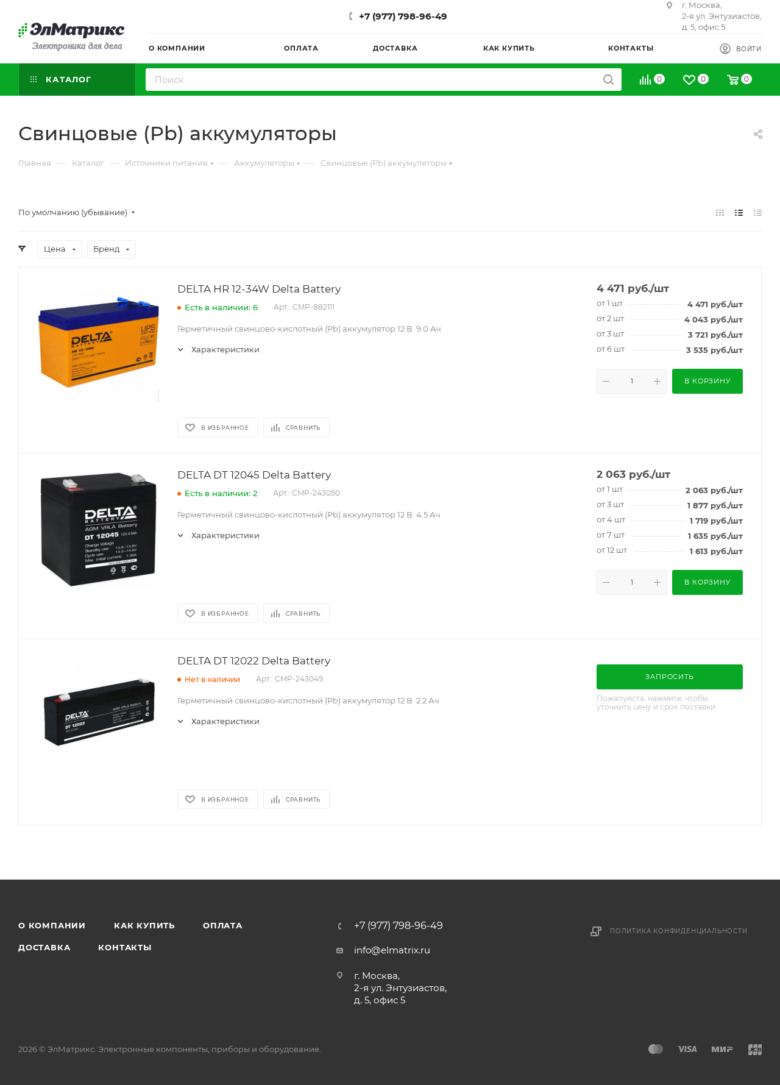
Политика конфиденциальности (679, 931)
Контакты (124, 947)
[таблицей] (758, 212)
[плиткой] (720, 212)
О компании (52, 925)
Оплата (223, 925)
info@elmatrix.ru (392, 950)
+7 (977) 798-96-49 (403, 16)
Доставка (44, 947)
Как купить (144, 925)
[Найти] (608, 79)
